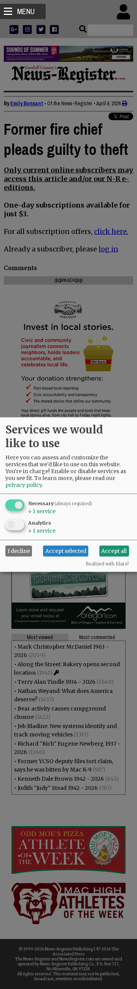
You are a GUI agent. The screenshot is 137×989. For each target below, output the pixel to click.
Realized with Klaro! (107, 563)
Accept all (114, 551)
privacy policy (23, 484)
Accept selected (65, 551)
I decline (19, 551)
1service (42, 510)
